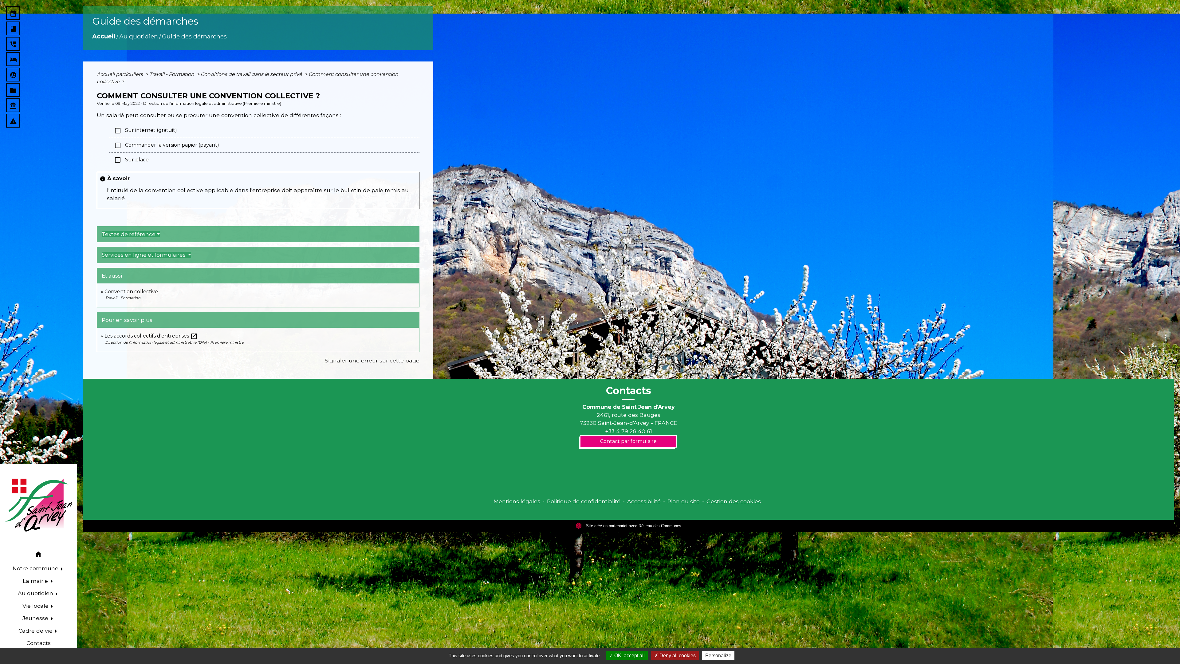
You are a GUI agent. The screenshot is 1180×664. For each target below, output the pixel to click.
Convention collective (131, 291)
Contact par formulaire (628, 441)
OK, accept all (629, 655)
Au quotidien (138, 36)
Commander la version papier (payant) (166, 145)
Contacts (628, 391)
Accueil (103, 36)
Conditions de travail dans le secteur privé (252, 74)
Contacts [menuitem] (38, 643)
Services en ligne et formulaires (144, 255)
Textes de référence (128, 234)
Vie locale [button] (36, 606)
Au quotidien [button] (36, 593)
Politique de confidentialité (583, 501)
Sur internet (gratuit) (145, 130)
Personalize (718, 655)
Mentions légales (517, 501)
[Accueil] (38, 505)
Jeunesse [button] (36, 618)
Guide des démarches (194, 36)
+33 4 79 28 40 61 (628, 431)
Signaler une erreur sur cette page (372, 360)
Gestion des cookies (733, 501)
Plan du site (683, 501)
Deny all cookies (677, 655)
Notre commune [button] (36, 568)
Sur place (131, 160)
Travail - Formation (172, 74)
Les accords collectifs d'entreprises (151, 336)
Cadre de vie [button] (36, 630)
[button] (38, 555)
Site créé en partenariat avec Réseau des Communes (633, 526)
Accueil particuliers (120, 74)
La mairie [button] (36, 581)
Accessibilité (644, 501)
